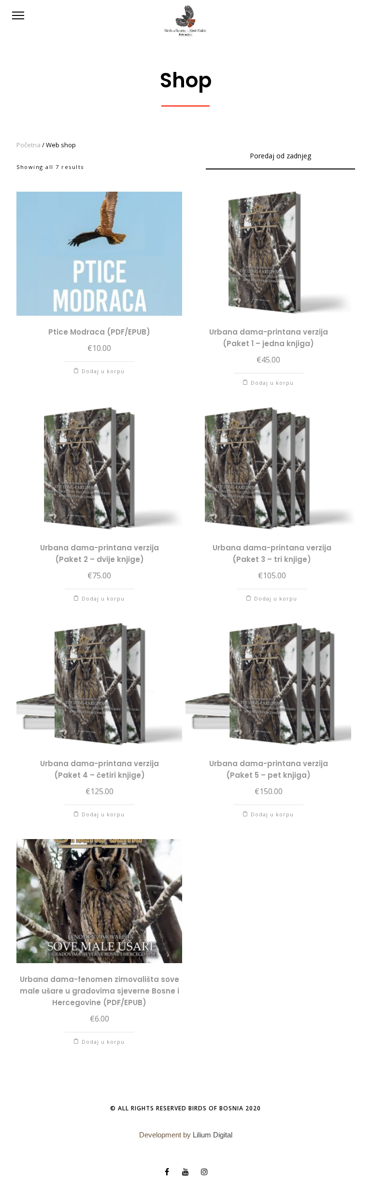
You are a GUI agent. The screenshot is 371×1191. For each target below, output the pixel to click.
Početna (28, 144)
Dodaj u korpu (103, 371)
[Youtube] (185, 1172)
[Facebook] (166, 1172)
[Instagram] (204, 1172)
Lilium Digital (212, 1135)
